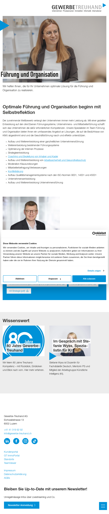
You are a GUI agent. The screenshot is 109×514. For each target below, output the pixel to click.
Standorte (9, 459)
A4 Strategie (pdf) (17, 291)
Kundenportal (11, 452)
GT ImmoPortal (11, 456)
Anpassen (53, 279)
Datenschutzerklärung (15, 474)
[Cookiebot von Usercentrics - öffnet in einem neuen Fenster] (94, 234)
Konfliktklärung (15, 171)
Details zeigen (94, 271)
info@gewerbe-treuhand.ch (18, 434)
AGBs (7, 478)
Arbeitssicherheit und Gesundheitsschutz (65, 160)
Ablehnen (19, 279)
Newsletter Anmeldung (20, 505)
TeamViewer (10, 463)
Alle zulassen (89, 279)
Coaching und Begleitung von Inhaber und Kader (33, 157)
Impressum (10, 471)
